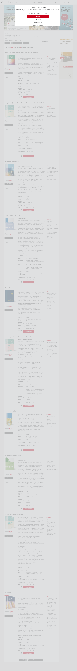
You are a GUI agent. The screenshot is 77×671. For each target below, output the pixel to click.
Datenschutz (35, 25)
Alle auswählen (38, 16)
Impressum (41, 25)
